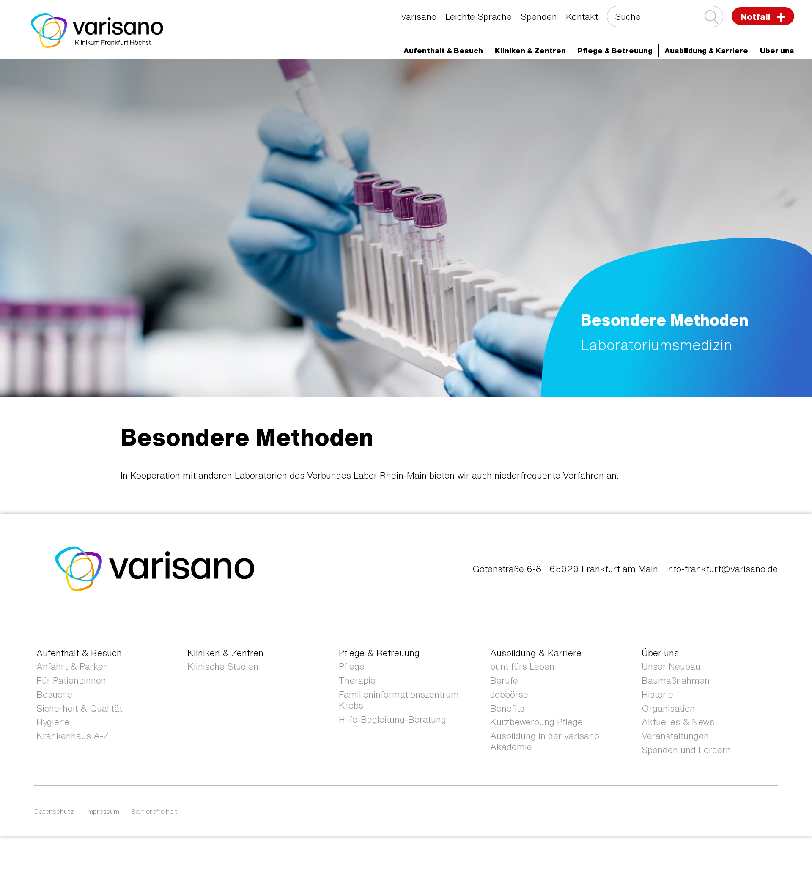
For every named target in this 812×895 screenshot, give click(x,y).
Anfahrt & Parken (72, 666)
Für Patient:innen (71, 680)
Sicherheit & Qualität (79, 708)
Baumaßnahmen (676, 680)
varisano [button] (418, 16)
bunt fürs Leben (522, 666)
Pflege (352, 666)
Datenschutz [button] (54, 811)
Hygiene (52, 721)
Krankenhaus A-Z (72, 735)
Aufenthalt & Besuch (79, 653)
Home (79, 74)
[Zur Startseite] (97, 29)
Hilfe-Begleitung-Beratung (392, 719)
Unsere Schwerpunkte (107, 89)
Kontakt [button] (582, 16)
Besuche (54, 694)
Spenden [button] (539, 16)
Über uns (660, 653)
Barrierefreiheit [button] (154, 811)
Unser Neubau (671, 666)
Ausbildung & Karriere (536, 653)
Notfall (757, 16)
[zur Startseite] (155, 568)
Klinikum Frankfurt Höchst (304, 74)
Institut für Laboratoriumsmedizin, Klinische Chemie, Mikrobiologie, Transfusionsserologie (600, 74)
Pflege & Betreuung (379, 653)
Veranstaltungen (675, 735)
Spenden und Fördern (686, 749)
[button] (443, 50)
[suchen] (711, 17)
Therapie (357, 680)
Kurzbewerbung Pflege (536, 721)
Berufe (504, 680)
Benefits (507, 708)
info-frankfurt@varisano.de (722, 568)
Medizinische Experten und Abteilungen (174, 74)
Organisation (668, 708)
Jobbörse (509, 694)
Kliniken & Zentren (397, 74)
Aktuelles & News (678, 721)
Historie (657, 694)
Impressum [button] (102, 811)
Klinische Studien (222, 666)
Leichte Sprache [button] (478, 16)
